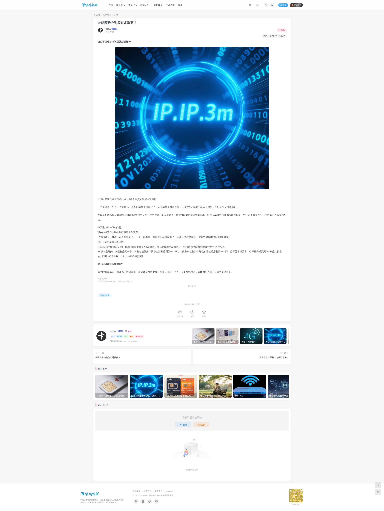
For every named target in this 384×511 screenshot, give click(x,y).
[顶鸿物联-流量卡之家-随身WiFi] (89, 493)
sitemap (169, 491)
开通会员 (297, 5)
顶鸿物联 (152, 495)
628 (120, 336)
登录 (185, 424)
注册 (202, 424)
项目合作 (158, 491)
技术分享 (107, 14)
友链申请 (137, 491)
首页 (97, 14)
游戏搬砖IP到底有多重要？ (117, 22)
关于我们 (148, 491)
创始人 (108, 28)
